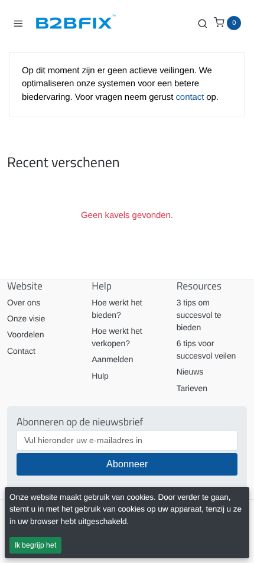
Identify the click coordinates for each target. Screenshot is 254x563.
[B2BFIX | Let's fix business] (80, 23)
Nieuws (190, 371)
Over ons (23, 302)
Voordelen (25, 334)
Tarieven (192, 388)
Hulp (100, 375)
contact (190, 97)
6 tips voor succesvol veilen (206, 349)
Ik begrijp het (35, 545)
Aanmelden (112, 359)
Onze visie (26, 318)
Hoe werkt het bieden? (117, 309)
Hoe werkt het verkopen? (117, 337)
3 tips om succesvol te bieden (199, 315)
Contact (21, 351)
